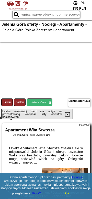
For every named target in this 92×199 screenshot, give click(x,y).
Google (77, 177)
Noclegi (20, 102)
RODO (36, 193)
